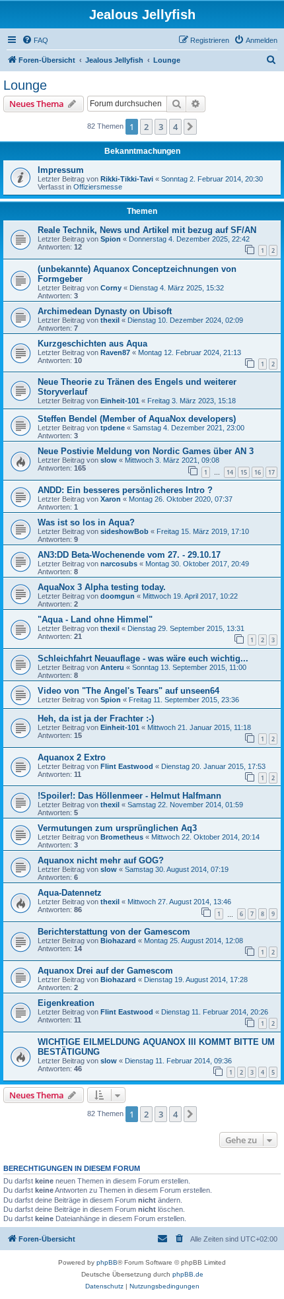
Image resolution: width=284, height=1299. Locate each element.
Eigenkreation (66, 1003)
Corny (111, 288)
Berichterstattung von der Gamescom (114, 932)
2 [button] (146, 127)
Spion (110, 239)
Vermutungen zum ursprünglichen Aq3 (117, 828)
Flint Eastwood (126, 766)
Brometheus (121, 837)
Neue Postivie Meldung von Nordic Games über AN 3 (146, 451)
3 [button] (161, 127)
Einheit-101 (119, 401)
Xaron (110, 499)
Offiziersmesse (97, 187)
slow (108, 460)
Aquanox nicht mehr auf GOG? (101, 860)
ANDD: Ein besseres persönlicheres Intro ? (125, 490)
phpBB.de (187, 1274)
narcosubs (118, 564)
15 (243, 472)
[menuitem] (35, 40)
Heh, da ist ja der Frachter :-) (96, 718)
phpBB (107, 1262)
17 (271, 472)
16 (257, 472)
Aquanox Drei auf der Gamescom (105, 971)
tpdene (112, 428)
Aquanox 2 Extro (72, 757)
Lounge (25, 85)
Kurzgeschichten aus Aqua (92, 344)
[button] (190, 127)
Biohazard (118, 941)
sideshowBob (124, 531)
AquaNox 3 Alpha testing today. (102, 587)
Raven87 (115, 352)
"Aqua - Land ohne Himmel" (95, 619)
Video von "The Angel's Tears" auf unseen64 (128, 691)
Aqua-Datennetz (70, 893)
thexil (110, 320)
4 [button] (175, 127)
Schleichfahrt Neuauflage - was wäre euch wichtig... (143, 658)
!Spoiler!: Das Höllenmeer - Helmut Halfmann (129, 796)
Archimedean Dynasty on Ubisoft (105, 311)
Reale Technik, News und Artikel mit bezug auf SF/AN (147, 230)
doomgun (117, 596)
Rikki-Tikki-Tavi (126, 179)
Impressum (61, 170)
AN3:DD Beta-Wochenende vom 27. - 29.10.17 (129, 555)
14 (230, 472)
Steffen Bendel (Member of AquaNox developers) (137, 419)
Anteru (112, 667)
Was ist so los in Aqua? (86, 522)
